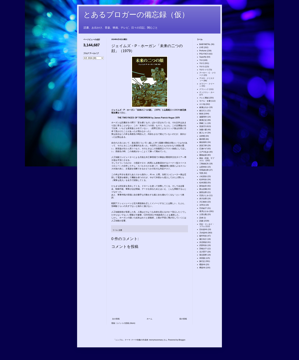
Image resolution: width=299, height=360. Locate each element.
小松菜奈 (203, 176)
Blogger (182, 340)
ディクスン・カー (206, 92)
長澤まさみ (204, 211)
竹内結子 (203, 208)
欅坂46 (202, 268)
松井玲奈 (203, 179)
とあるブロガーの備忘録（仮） (136, 14)
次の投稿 (116, 319)
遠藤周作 (203, 117)
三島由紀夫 (204, 164)
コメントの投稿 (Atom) (125, 323)
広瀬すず (203, 149)
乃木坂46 (203, 233)
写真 (201, 173)
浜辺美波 (203, 242)
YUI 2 (201, 63)
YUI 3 (201, 67)
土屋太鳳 (203, 214)
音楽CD (202, 126)
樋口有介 (203, 239)
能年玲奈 (203, 236)
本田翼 (202, 258)
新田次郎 (203, 192)
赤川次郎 (203, 198)
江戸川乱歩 (204, 152)
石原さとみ (204, 195)
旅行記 (202, 261)
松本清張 (203, 183)
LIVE (201, 47)
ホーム (149, 319)
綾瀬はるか (204, 107)
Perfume (202, 51)
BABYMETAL (204, 44)
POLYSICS (204, 54)
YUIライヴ (203, 70)
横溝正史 (203, 120)
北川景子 (203, 252)
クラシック (204, 89)
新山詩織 (203, 189)
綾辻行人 (203, 110)
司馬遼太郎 (204, 170)
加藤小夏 (203, 130)
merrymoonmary (156, 340)
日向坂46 (203, 229)
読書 (120, 230)
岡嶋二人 (203, 123)
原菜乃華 (203, 145)
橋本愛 (202, 139)
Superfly (202, 57)
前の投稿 (183, 319)
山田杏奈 (203, 167)
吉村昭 (202, 136)
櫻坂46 (202, 264)
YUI (200, 60)
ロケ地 (202, 104)
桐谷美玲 (203, 142)
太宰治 (202, 205)
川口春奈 (203, 202)
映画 (201, 114)
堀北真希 (203, 255)
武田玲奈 (203, 245)
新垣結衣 (203, 186)
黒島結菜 (203, 155)
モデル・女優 (205, 101)
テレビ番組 (204, 98)
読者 (201, 218)
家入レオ (203, 133)
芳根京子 (203, 249)
